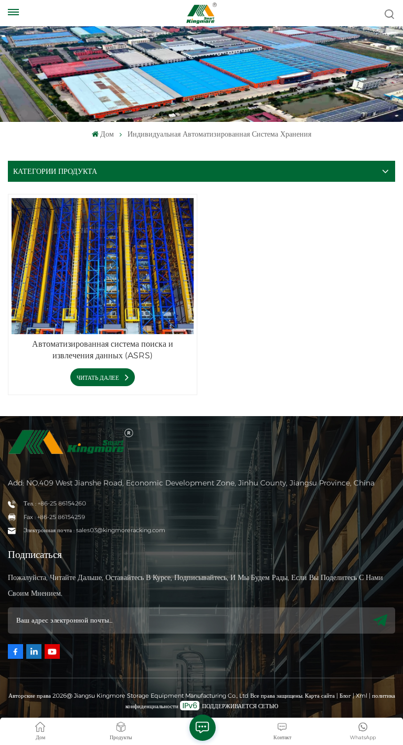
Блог (345, 695)
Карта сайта (320, 695)
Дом (107, 134)
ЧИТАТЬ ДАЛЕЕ (99, 377)
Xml (361, 695)
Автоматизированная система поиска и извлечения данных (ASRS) (102, 349)
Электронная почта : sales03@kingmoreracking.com (94, 530)
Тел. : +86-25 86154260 (55, 503)
